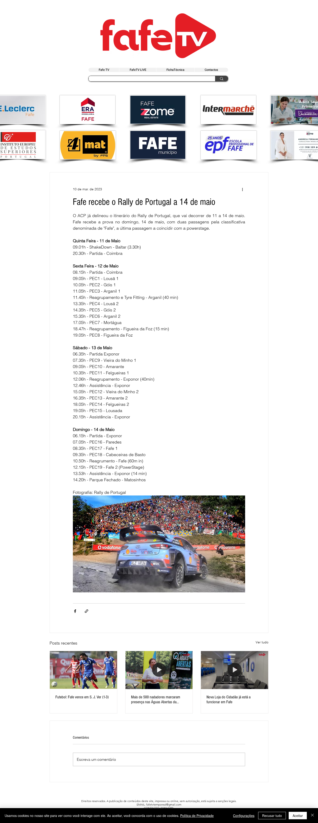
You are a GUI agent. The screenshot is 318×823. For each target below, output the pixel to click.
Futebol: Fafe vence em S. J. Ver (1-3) (82, 697)
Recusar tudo (272, 815)
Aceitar (298, 815)
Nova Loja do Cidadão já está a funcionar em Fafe (228, 699)
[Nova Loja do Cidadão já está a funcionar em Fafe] (234, 670)
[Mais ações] (242, 189)
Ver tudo (262, 642)
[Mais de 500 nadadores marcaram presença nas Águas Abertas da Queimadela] (159, 670)
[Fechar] (312, 815)
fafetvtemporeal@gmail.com (163, 804)
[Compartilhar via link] (86, 611)
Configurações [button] (243, 815)
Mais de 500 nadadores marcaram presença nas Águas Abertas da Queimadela (155, 699)
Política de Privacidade (197, 815)
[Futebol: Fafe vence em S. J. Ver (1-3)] (83, 670)
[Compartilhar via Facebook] (75, 611)
